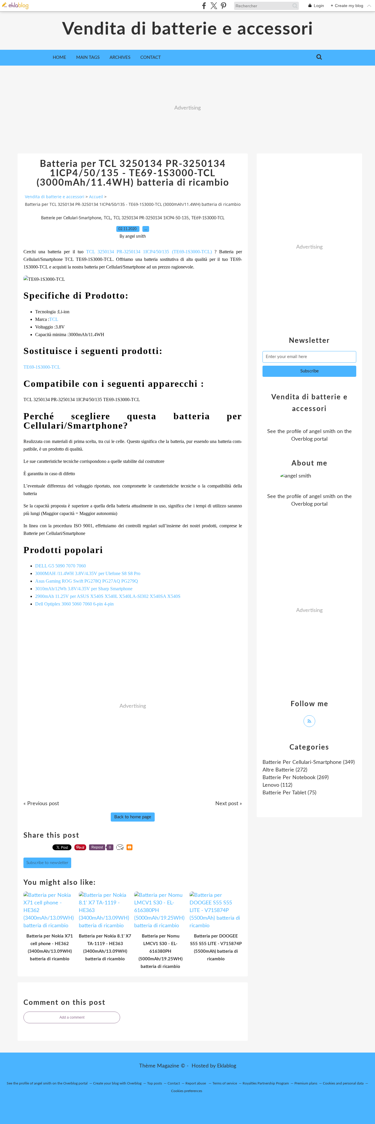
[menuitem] (59, 58)
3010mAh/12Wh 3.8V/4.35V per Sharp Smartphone (83, 588)
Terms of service (224, 1083)
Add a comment (71, 1017)
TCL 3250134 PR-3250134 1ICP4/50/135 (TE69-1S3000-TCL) (150, 251)
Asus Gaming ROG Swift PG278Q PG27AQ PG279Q (86, 581)
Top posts (154, 1083)
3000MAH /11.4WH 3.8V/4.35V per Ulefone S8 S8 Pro (87, 573)
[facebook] (204, 5)
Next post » (228, 803)
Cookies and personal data (343, 1083)
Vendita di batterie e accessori (187, 29)
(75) (289, 792)
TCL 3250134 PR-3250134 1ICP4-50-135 (151, 218)
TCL (107, 218)
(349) (308, 762)
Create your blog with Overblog (117, 1083)
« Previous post (41, 803)
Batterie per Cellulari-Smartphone (71, 218)
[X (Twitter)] (213, 5)
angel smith (322, 431)
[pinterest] (223, 5)
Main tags (88, 57)
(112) (277, 785)
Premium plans (305, 1083)
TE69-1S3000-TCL (207, 218)
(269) (295, 777)
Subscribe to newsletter (47, 863)
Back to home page (132, 817)
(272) (284, 770)
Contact (150, 57)
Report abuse (196, 1083)
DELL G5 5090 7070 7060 (60, 565)
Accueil (96, 196)
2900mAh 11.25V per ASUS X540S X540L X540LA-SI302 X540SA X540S (107, 596)
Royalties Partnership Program (266, 1083)
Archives (120, 57)
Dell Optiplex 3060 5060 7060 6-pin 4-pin (74, 603)
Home (59, 57)
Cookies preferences (186, 1091)
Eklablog (226, 1066)
